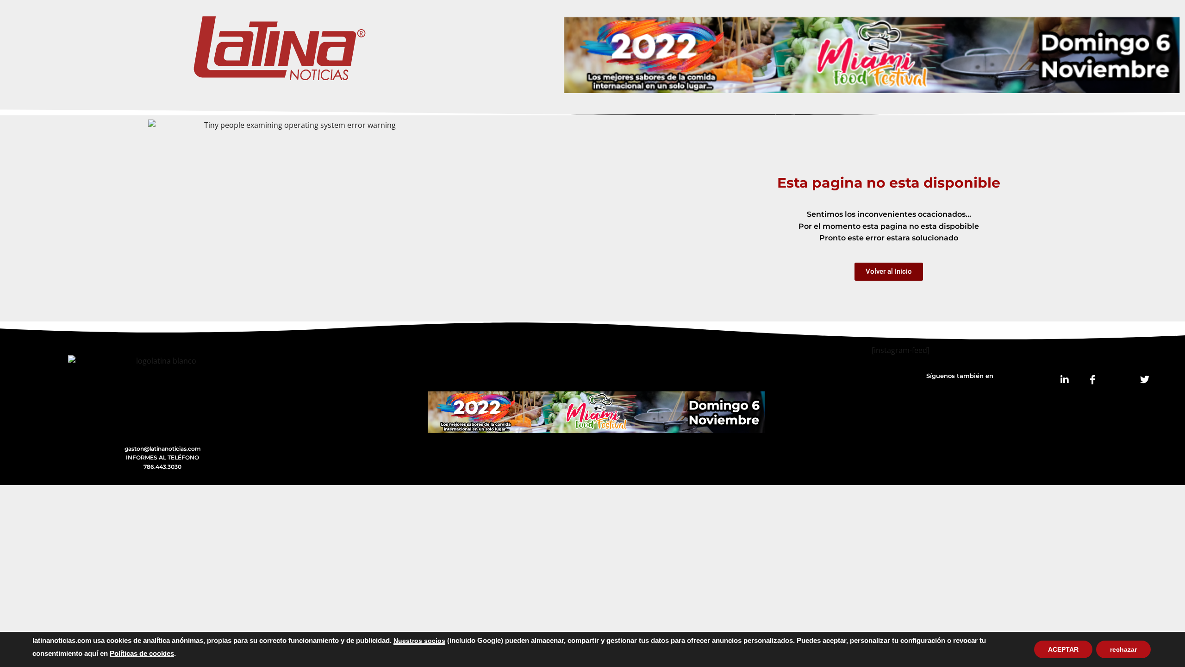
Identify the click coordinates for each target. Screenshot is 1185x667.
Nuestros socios (419, 640)
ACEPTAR (1063, 649)
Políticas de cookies (142, 653)
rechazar (1123, 649)
